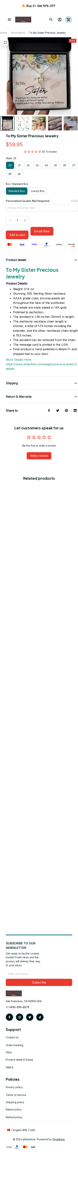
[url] (58, 1139)
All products (18, 32)
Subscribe (39, 982)
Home (3, 32)
